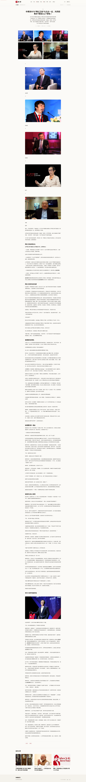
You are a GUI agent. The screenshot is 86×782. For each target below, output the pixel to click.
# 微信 (30, 743)
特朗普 (38, 1)
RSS (69, 779)
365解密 (18, 777)
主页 (31, 1)
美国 (44, 1)
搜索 (64, 1)
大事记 (54, 1)
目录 (50, 1)
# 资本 (27, 743)
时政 (41, 1)
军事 (47, 1)
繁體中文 (68, 1)
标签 (67, 779)
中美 (34, 1)
